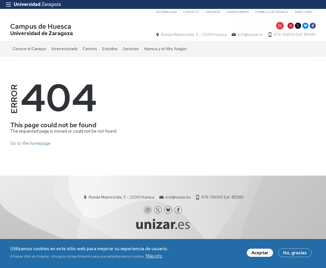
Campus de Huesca (40, 26)
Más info (154, 256)
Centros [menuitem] (90, 48)
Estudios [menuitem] (110, 48)
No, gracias (295, 253)
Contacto (191, 12)
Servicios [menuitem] (131, 48)
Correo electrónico (271, 12)
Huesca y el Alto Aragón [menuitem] (165, 48)
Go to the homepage (30, 143)
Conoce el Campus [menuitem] (29, 48)
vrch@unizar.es (250, 34)
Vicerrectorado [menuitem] (64, 48)
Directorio (304, 12)
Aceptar (259, 253)
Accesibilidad (166, 12)
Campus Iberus (237, 12)
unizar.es (213, 12)
